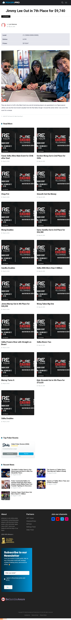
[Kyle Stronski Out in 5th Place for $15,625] (53, 364)
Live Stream (6, 16)
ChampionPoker (31, 521)
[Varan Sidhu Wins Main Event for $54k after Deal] (17, 140)
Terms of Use (35, 615)
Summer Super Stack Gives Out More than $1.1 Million (21, 493)
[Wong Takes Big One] (53, 288)
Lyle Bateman (13, 24)
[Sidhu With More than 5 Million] (53, 252)
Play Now (26, 453)
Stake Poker (30, 530)
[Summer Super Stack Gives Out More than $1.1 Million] (5, 499)
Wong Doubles (7, 230)
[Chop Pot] (17, 178)
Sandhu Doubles (8, 268)
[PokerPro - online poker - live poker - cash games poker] (10, 2)
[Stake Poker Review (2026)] (6, 446)
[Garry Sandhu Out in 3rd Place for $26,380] (53, 214)
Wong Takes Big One (45, 304)
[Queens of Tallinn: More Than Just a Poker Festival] (41, 488)
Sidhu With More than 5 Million (49, 268)
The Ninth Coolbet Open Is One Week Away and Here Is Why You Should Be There (21, 471)
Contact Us (27, 615)
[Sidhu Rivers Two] (53, 326)
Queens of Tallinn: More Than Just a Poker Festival (58, 481)
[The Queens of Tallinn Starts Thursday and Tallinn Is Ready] (41, 477)
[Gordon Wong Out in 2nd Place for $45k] (53, 140)
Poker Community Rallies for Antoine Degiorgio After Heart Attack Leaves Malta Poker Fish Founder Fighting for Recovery (21, 483)
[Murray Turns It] (17, 364)
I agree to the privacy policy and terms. (15, 579)
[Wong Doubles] (17, 214)
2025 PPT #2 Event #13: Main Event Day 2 (13, 116)
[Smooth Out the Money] (53, 178)
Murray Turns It (7, 380)
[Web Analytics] (3, 619)
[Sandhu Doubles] (17, 252)
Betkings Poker (31, 527)
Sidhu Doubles (7, 418)
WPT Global (30, 518)
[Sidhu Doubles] (17, 402)
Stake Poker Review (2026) (20, 444)
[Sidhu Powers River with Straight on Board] (17, 326)
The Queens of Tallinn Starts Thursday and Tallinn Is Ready (56, 470)
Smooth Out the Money (46, 194)
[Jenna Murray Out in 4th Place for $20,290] (17, 288)
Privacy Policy (43, 615)
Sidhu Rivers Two (44, 342)
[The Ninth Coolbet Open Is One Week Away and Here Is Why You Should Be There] (5, 477)
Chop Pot (5, 194)
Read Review (10, 453)
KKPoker (29, 524)
